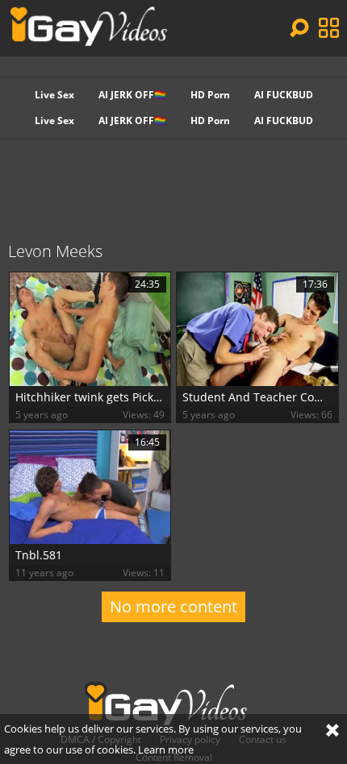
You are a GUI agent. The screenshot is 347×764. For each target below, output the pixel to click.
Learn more (166, 749)
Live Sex (54, 95)
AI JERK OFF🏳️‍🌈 (132, 95)
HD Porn (210, 95)
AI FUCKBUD (283, 95)
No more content (173, 606)
